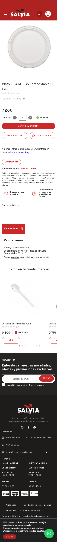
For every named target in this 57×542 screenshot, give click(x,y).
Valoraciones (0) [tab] (13, 228)
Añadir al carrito (28, 126)
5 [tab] (30, 346)
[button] (49, 533)
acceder (15, 257)
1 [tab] (19, 346)
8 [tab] (39, 346)
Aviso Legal (11, 505)
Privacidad (11, 510)
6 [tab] (33, 346)
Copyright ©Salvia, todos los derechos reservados (26, 516)
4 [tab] (28, 346)
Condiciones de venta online (37, 505)
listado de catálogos (20, 152)
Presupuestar (15, 135)
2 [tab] (22, 346)
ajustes (40, 531)
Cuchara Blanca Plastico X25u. (16, 324)
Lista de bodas (44, 135)
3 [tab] (25, 346)
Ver (11, 340)
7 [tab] (36, 346)
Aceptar (9, 537)
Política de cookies (32, 510)
